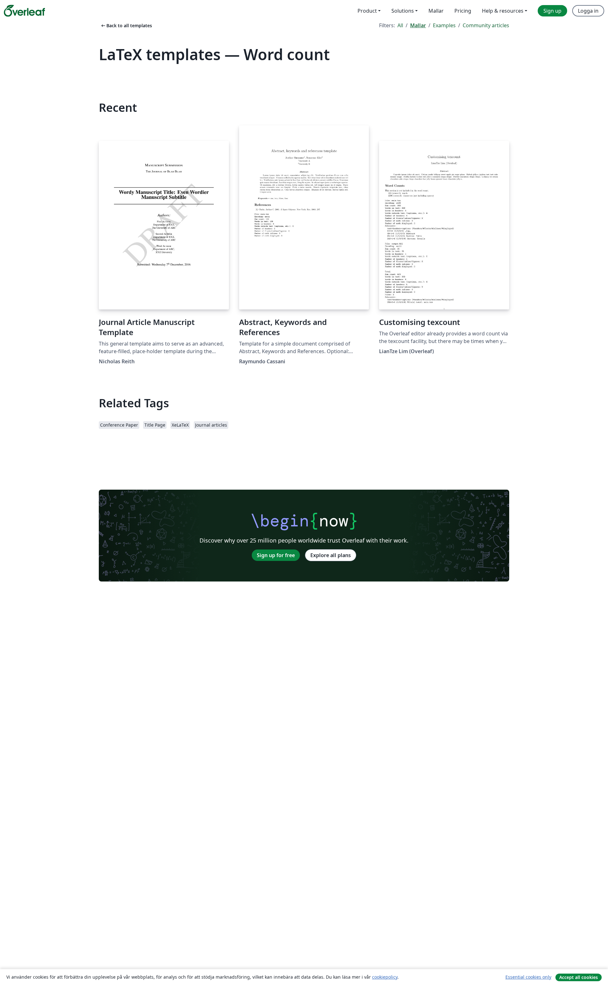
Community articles (486, 25)
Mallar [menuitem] (436, 10)
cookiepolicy (384, 977)
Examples (444, 25)
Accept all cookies (578, 977)
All (400, 25)
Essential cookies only (528, 977)
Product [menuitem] (367, 10)
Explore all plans (330, 555)
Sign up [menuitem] (552, 10)
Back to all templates (126, 25)
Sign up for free (276, 555)
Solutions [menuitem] (402, 10)
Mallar (418, 25)
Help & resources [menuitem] (502, 10)
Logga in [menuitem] (588, 10)
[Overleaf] (24, 11)
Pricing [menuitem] (462, 10)
